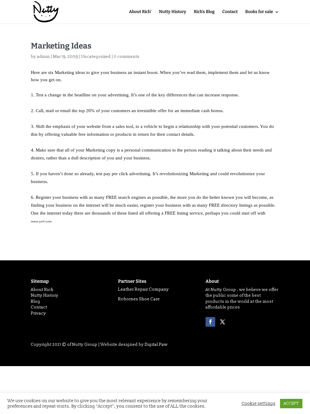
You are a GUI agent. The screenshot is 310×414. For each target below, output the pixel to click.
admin (43, 56)
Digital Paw (156, 344)
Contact (230, 12)
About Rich (42, 289)
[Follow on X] (222, 322)
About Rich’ (140, 12)
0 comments (127, 56)
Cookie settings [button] (258, 403)
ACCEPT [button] (291, 403)
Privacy (38, 313)
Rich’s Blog (204, 12)
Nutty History (172, 12)
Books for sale (259, 12)
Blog (35, 301)
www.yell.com (41, 221)
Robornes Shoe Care (139, 299)
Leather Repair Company (143, 289)
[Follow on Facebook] (210, 322)
